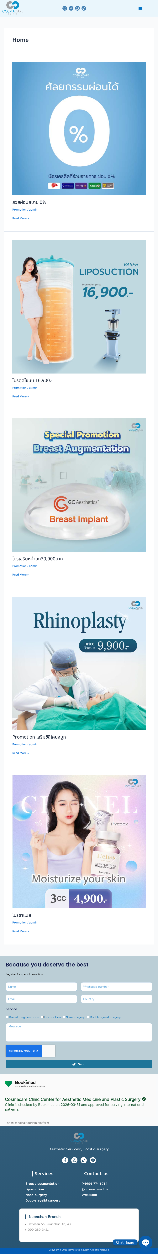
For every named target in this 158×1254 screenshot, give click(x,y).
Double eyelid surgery (105, 1017)
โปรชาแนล (21, 915)
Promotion (19, 210)
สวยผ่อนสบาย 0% (29, 202)
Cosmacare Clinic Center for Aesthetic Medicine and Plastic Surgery (72, 1099)
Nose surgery (75, 1017)
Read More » (20, 218)
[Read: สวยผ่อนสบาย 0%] (79, 128)
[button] (140, 8)
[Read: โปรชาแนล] (79, 841)
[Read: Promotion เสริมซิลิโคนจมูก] (79, 663)
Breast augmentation (24, 1017)
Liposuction (52, 1017)
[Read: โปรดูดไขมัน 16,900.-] (79, 307)
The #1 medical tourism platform (27, 1123)
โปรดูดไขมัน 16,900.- (32, 380)
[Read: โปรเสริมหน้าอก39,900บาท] (79, 485)
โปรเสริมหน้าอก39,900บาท (37, 559)
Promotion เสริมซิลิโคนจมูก (39, 737)
